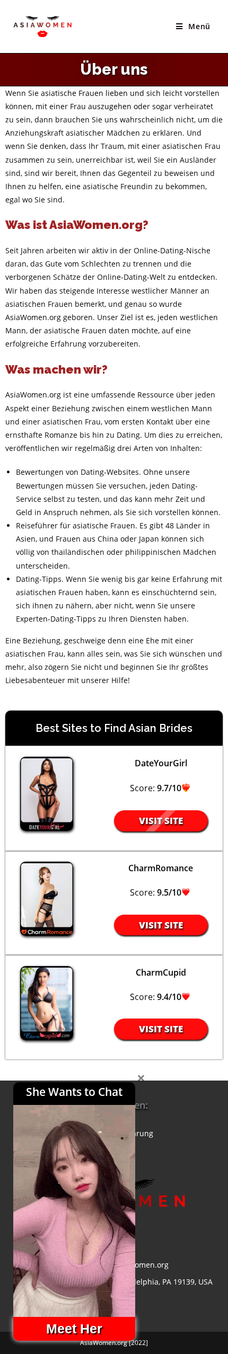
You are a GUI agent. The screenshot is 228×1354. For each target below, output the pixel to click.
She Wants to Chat (74, 1091)
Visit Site (161, 821)
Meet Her (74, 1328)
